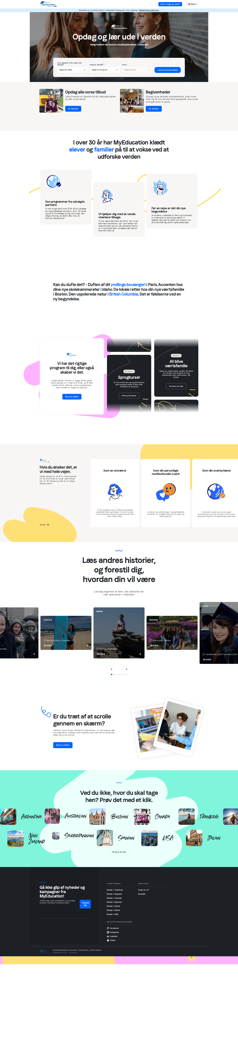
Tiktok (112, 940)
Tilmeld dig (85, 904)
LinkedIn (113, 936)
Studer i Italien (113, 910)
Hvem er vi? (143, 890)
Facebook (114, 928)
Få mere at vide (119, 852)
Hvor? (124, 65)
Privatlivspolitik (83, 950)
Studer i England (114, 894)
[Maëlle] (111, 674)
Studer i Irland (113, 906)
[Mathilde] (114, 674)
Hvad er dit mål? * (97, 65)
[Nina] (124, 674)
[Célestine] (119, 674)
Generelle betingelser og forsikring (65, 950)
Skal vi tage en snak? (170, 4)
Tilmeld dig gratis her (149, 10)
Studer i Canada (114, 898)
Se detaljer (73, 109)
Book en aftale (71, 397)
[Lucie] (116, 674)
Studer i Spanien (114, 902)
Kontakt (141, 894)
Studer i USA (112, 914)
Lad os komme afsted (168, 70)
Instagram (114, 932)
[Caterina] (126, 674)
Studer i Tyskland (115, 890)
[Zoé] (121, 674)
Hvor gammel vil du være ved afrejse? (69, 64)
